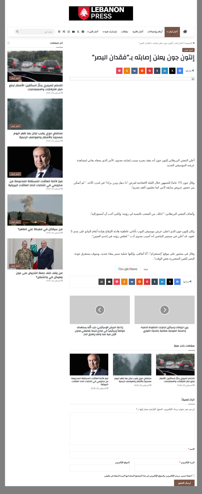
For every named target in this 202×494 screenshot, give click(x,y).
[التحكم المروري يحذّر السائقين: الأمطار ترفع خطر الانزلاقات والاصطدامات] (175, 364)
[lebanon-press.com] (101, 13)
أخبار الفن (93, 32)
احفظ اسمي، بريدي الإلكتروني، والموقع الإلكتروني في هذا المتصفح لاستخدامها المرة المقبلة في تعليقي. (148, 475)
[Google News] (128, 269)
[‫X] (172, 71)
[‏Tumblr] (157, 71)
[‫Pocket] (119, 71)
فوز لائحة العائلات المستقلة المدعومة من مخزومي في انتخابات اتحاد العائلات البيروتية (89, 381)
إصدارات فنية (110, 32)
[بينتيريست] (149, 71)
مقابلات (124, 32)
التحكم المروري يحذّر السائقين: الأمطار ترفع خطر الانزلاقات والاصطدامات (177, 379)
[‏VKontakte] (134, 71)
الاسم (191, 449)
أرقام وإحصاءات (155, 32)
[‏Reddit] (142, 71)
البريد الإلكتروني (187, 462)
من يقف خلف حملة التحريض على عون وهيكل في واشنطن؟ (39, 275)
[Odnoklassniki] (127, 71)
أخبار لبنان (173, 32)
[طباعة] (101, 282)
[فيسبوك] (180, 71)
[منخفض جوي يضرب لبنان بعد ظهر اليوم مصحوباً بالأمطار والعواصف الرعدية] (132, 364)
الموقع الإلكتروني (122, 462)
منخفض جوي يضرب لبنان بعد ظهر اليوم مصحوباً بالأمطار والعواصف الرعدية (132, 379)
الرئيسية (189, 43)
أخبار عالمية (138, 32)
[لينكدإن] (165, 71)
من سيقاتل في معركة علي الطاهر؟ (40, 229)
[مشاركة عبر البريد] (109, 282)
